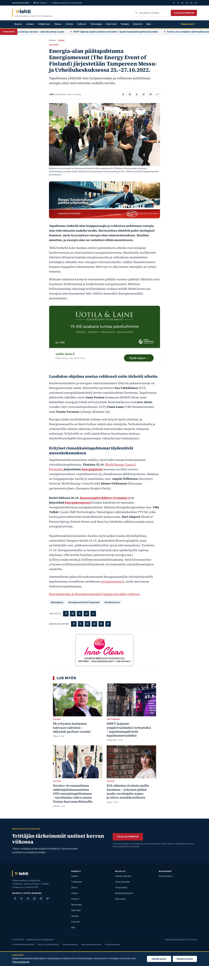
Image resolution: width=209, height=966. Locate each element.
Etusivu (18, 24)
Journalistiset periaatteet (23, 944)
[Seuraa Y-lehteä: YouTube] (182, 2)
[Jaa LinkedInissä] (130, 94)
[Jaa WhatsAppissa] (143, 94)
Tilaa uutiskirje (184, 13)
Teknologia (96, 24)
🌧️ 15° (40, 3)
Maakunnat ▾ (188, 24)
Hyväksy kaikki (185, 959)
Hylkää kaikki (159, 959)
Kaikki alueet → (166, 876)
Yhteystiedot (121, 887)
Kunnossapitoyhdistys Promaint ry (105, 498)
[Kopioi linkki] (157, 94)
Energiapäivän (92, 469)
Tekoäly (125, 24)
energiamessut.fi (112, 581)
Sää (148, 24)
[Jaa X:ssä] (136, 94)
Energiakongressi (78, 502)
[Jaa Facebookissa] (123, 94)
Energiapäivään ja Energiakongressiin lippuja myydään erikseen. (94, 594)
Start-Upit (111, 24)
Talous (57, 24)
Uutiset (30, 24)
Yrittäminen (44, 24)
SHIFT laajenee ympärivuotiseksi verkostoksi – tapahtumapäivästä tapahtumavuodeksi (97, 32)
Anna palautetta (122, 882)
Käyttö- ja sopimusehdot (48, 944)
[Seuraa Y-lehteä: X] (178, 2)
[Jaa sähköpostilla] (150, 94)
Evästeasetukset (112, 944)
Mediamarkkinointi (124, 893)
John (51, 94)
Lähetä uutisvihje (123, 876)
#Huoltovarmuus (112, 602)
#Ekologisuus (57, 602)
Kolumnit (137, 24)
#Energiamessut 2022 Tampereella (83, 602)
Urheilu (69, 24)
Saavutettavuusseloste (91, 944)
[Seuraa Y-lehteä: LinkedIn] (187, 2)
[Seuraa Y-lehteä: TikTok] (195, 2)
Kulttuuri (81, 24)
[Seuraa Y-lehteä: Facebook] (173, 2)
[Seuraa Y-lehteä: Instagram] (191, 2)
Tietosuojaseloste (70, 944)
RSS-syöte (120, 899)
